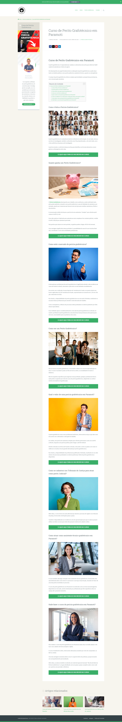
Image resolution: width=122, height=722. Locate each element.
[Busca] (102, 8)
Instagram (91, 718)
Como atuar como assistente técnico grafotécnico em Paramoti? (65, 98)
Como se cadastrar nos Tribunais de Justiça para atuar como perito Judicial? (68, 96)
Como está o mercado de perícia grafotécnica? (62, 91)
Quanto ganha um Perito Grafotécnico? (60, 89)
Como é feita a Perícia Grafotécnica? (59, 87)
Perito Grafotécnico (89, 10)
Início (76, 10)
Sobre (81, 10)
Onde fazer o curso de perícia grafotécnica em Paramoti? (64, 100)
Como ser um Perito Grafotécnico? (59, 93)
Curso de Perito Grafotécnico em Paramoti (60, 86)
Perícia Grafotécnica (86, 39)
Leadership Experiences (23, 718)
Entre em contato (28, 104)
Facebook (86, 718)
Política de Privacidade (99, 718)
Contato (98, 10)
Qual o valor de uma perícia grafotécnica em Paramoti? (63, 94)
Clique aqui (74, 1)
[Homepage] (21, 10)
